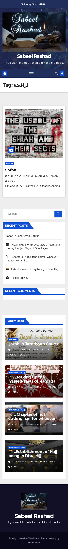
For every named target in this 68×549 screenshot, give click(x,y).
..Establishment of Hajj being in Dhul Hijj (33, 269)
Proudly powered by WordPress (24, 538)
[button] (56, 73)
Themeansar (34, 542)
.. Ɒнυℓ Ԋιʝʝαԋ (18, 278)
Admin (11, 181)
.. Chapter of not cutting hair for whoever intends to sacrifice (31, 418)
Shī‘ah (10, 170)
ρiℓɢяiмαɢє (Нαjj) (17, 373)
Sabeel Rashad (34, 56)
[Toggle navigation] (31, 73)
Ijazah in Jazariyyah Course (22, 236)
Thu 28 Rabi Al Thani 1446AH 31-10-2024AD (33, 176)
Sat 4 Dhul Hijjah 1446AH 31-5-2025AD (34, 462)
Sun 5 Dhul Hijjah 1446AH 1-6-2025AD (33, 387)
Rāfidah (9, 163)
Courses (13, 339)
